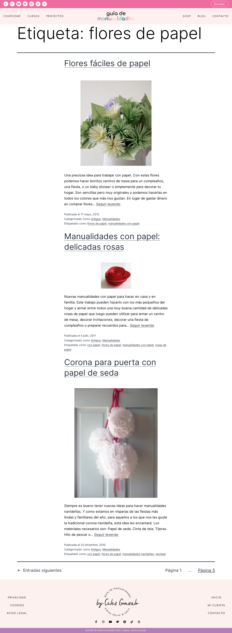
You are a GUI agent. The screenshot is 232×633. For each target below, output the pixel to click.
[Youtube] (18, 4)
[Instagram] (12, 4)
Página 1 (173, 570)
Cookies (17, 605)
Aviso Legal (17, 613)
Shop (187, 16)
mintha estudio (138, 630)
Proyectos (55, 16)
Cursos (34, 16)
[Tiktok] (38, 4)
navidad (160, 554)
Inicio (216, 597)
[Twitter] (25, 4)
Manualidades (111, 219)
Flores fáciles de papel (107, 63)
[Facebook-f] (5, 4)
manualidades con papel (123, 223)
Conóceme (12, 16)
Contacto (220, 16)
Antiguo (96, 219)
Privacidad (17, 597)
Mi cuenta (216, 605)
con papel (93, 345)
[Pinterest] (31, 4)
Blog (202, 16)
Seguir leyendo (108, 204)
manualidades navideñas (138, 554)
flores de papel (97, 223)
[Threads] (44, 4)
